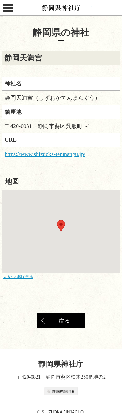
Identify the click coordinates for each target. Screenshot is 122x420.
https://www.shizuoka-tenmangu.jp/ (45, 154)
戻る (64, 321)
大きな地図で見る (18, 277)
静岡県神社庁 (61, 8)
